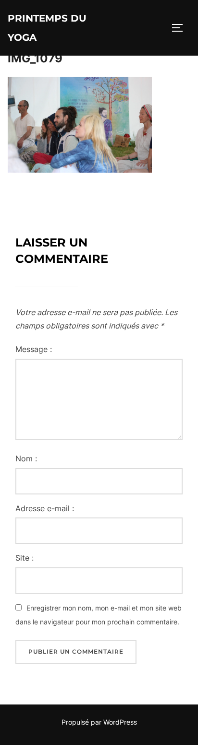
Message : (33, 349)
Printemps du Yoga (47, 27)
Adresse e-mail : (44, 508)
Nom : (26, 458)
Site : (24, 558)
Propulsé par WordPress (99, 722)
